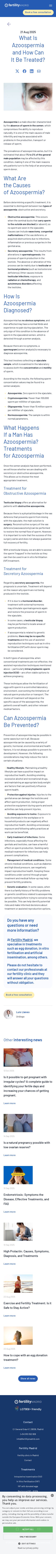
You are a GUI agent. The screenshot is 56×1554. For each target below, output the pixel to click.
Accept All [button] (28, 1529)
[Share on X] (17, 71)
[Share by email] (39, 71)
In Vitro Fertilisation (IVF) (28, 1481)
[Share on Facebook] (24, 71)
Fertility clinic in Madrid (28, 1455)
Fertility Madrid (21, 940)
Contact (28, 1460)
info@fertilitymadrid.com (28, 1439)
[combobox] (52, 1495)
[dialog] (28, 1523)
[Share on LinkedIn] (31, 71)
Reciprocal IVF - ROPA (28, 1491)
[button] (51, 5)
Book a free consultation (38, 12)
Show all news (28, 1378)
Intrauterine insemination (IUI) (28, 1476)
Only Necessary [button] (28, 1536)
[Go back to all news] (9, 24)
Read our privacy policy (28, 1548)
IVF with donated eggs (28, 1486)
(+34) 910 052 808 (28, 1434)
